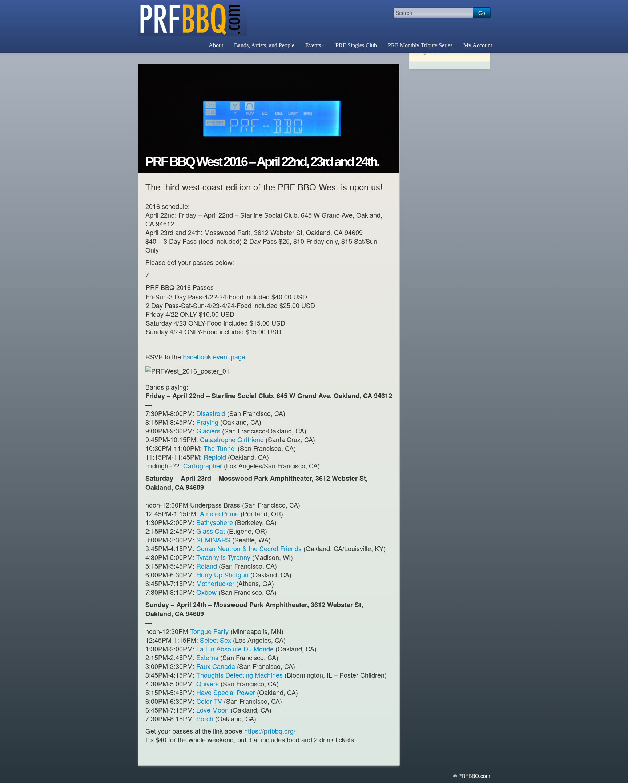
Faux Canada (215, 666)
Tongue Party (209, 631)
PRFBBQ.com (192, 18)
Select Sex (215, 640)
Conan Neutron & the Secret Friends (249, 548)
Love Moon (212, 709)
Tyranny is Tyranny (223, 557)
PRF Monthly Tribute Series (420, 45)
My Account (477, 45)
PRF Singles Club (356, 45)
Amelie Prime (219, 513)
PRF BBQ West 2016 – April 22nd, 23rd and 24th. (262, 161)
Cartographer (203, 465)
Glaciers (208, 430)
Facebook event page (214, 356)
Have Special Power (225, 692)
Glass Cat (210, 531)
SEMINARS (213, 539)
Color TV (209, 701)
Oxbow (206, 592)
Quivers (207, 683)
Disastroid (210, 413)
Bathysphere (214, 522)
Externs (207, 657)
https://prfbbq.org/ (269, 730)
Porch (204, 718)
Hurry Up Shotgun (222, 574)
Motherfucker (215, 583)
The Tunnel (220, 448)
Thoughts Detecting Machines (239, 674)
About (216, 45)
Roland (206, 565)
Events (313, 45)
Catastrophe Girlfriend (232, 439)
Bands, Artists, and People (264, 45)
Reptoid (215, 456)
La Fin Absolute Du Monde (235, 648)
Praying (207, 422)
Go (481, 12)
